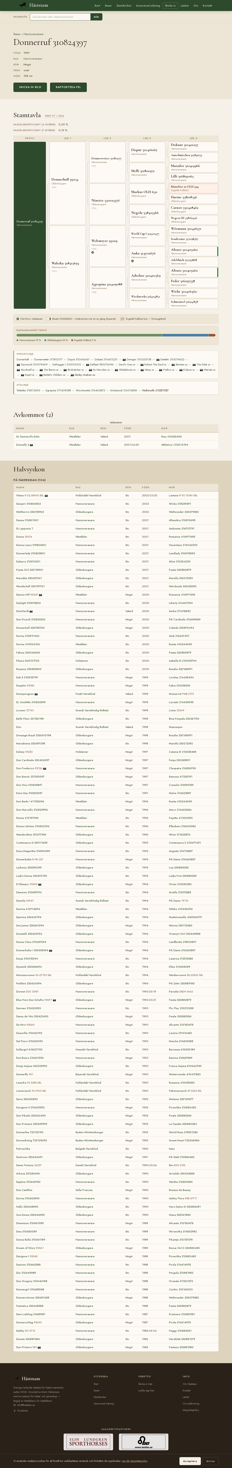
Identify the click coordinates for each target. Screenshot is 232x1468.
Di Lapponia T (24, 529)
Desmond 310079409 (32, 365)
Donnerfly (24, 1074)
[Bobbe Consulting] (143, 1442)
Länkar (185, 5)
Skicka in (170, 5)
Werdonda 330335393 (182, 586)
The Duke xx (201, 365)
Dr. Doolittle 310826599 (30, 702)
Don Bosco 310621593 (30, 1058)
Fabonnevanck (185, 1091)
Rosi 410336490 (171, 437)
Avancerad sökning (148, 5)
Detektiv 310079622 (170, 359)
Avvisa (210, 1461)
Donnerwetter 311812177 (48, 359)
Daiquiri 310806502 (28, 504)
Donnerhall (23, 359)
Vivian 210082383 (180, 884)
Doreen (27, 992)
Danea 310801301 (27, 520)
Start (97, 5)
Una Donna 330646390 (30, 1215)
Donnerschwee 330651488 (32, 1298)
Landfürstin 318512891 (182, 942)
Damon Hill (27, 595)
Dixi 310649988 (26, 1273)
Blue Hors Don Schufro (34, 1000)
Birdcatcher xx (73, 370)
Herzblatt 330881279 (182, 1339)
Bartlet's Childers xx (52, 375)
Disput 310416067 (79, 359)
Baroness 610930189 (182, 1050)
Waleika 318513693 (28, 390)
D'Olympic (26, 884)
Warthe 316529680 (181, 1182)
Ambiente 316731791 (181, 529)
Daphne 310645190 (28, 1182)
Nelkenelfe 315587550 (155, 390)
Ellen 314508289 (179, 967)
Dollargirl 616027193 (29, 1050)
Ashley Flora (183, 1198)
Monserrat (181, 694)
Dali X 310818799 (27, 677)
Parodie (181, 992)
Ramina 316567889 (180, 1058)
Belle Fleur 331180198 (30, 719)
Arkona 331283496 (28, 1174)
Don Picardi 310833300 (30, 619)
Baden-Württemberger (89, 1132)
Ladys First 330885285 (182, 876)
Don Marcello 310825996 (32, 810)
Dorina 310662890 (28, 1198)
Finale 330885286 (180, 1016)
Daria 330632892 (27, 1099)
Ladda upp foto (146, 1390)
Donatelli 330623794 (29, 934)
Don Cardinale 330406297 (32, 760)
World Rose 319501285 (183, 1132)
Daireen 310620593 (28, 1008)
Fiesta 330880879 (180, 570)
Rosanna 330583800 (29, 669)
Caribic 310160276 (181, 1289)
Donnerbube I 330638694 (32, 950)
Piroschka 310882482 (182, 1107)
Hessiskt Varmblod (87, 1050)
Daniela (25, 901)
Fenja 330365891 (179, 760)
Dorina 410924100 (28, 644)
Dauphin (25, 686)
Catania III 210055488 (182, 752)
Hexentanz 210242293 (183, 545)
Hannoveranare (34, 34)
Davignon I (27, 1256)
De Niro (25, 1025)
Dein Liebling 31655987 (30, 1314)
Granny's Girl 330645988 (184, 934)
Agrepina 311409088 (58, 390)
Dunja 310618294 (27, 959)
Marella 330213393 (181, 578)
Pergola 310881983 (181, 1273)
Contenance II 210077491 (185, 843)
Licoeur (25, 710)
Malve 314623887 (180, 793)
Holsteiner (82, 661)
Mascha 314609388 (181, 1041)
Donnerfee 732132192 (29, 1132)
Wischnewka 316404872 (90, 390)
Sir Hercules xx (99, 370)
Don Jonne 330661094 (30, 925)
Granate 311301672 (181, 1281)
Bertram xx (179, 365)
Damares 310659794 (29, 892)
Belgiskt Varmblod (87, 1149)
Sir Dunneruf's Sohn (28, 437)
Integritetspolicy (191, 1410)
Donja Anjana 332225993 (31, 1066)
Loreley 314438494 (181, 677)
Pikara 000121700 (27, 661)
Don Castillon (24, 1190)
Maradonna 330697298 (30, 743)
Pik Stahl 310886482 (181, 1157)
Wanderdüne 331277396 (31, 835)
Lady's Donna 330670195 (31, 876)
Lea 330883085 (178, 868)
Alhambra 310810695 (182, 520)
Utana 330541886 (180, 1215)
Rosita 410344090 (180, 644)
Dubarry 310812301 (28, 562)
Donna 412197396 (27, 818)
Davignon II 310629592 (30, 1107)
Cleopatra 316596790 (182, 768)
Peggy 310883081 (180, 1331)
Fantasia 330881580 (181, 1347)
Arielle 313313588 (180, 892)
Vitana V (30, 495)
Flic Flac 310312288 (181, 1008)
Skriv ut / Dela (54, 115)
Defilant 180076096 (100, 365)
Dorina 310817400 (27, 636)
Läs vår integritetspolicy (134, 1461)
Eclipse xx (187, 370)
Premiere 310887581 (182, 1314)
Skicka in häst (145, 1384)
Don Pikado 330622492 (31, 1116)
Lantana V (183, 495)
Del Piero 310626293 (29, 1041)
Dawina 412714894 (28, 909)
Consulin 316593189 (181, 785)
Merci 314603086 (180, 810)
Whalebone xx (125, 370)
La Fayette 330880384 (183, 1124)
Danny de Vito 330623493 (32, 1016)
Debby (25, 1331)
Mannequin (176, 727)
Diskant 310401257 (106, 359)
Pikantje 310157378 (181, 1240)
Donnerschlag (29, 1322)
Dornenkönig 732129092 (31, 1140)
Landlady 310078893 (182, 553)
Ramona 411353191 (180, 777)
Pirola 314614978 (180, 1265)
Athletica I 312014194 (174, 445)
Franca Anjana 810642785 (185, 1066)
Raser (108, 5)
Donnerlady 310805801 (30, 553)
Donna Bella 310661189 (30, 1240)
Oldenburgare (84, 512)
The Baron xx (49, 370)
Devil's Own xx (127, 365)
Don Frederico (29, 768)
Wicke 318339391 (180, 504)
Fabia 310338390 (179, 686)
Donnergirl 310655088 (30, 1289)
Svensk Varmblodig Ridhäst (92, 710)
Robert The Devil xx (153, 365)
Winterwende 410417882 (185, 1074)
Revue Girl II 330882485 (184, 1248)
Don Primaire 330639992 (31, 1124)
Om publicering (191, 1403)
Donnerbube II (29, 859)
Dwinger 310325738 (137, 359)
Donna (24, 537)
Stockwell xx (25, 370)
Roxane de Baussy (180, 1190)
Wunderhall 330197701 (30, 586)
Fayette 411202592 (181, 818)
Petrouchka (23, 1149)
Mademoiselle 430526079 (185, 917)
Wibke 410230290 (181, 909)
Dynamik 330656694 (29, 967)
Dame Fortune (29, 1165)
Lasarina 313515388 (181, 959)
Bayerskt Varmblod (87, 1074)
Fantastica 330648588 (29, 1306)
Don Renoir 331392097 (30, 777)
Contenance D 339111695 (31, 843)
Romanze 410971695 (182, 537)
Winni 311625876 (179, 835)
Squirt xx (27, 375)
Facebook (22, 1410)
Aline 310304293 (179, 562)
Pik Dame (178, 901)
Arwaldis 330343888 (181, 1174)
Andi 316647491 (179, 636)
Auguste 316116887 (181, 851)
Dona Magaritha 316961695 (33, 851)
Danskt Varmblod (86, 1165)
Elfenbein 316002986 (182, 826)
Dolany (24, 752)
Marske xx (207, 370)
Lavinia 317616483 (180, 1033)
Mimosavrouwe (34, 975)
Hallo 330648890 (27, 1207)
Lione (176, 710)
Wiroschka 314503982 (183, 1232)
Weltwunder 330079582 (184, 512)
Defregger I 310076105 (67, 365)
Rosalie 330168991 (180, 669)
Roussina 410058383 (181, 1083)
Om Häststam (190, 1384)
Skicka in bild (30, 87)
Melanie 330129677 (181, 1099)
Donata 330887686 (28, 1339)
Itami (172, 1149)
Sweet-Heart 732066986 (184, 1140)
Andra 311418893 (179, 611)
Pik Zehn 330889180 (182, 983)
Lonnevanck (31, 1091)
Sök (96, 17)
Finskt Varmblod (85, 694)
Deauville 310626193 (29, 1033)
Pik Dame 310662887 (182, 859)
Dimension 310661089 (30, 1223)
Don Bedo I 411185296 (30, 801)
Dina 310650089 (26, 1232)
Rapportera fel (68, 87)
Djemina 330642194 (28, 917)
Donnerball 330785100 (30, 628)
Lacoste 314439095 (181, 702)
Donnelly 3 (22, 445)
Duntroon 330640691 (29, 1157)
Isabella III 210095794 (182, 661)
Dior (18, 727)
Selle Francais (84, 1190)
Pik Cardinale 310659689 (184, 619)
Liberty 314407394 (181, 603)
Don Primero (26, 1347)
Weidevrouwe (186, 975)
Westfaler (75, 437)
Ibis (177, 1165)
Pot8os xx (166, 370)
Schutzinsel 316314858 (123, 390)
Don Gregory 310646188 (31, 1281)
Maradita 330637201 (29, 578)
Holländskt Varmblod (88, 495)
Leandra (29, 1083)
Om (196, 5)
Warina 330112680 (180, 925)
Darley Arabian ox (83, 375)
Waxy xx (147, 370)
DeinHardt (22, 611)
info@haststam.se (26, 1405)
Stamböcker (124, 5)
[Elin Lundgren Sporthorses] (88, 1442)
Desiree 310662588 (28, 1265)
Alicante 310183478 (181, 1025)
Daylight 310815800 (28, 603)
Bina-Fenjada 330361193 (184, 719)
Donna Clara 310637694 (31, 942)
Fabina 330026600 (28, 653)
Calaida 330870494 (181, 628)
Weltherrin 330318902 (30, 512)
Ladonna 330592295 (29, 868)
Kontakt (207, 5)
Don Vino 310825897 (29, 785)
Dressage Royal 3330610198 (33, 735)
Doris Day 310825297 (29, 793)
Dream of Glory (30, 1248)
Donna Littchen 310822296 (32, 826)
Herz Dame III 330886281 (185, 1207)
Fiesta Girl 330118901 (29, 570)
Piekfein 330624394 (29, 983)
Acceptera (190, 1461)
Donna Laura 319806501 (31, 545)
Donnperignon (25, 694)
